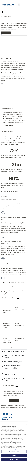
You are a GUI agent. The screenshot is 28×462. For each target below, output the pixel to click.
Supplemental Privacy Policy (9, 449)
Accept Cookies (14, 459)
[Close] (26, 424)
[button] (19, 5)
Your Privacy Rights (14, 451)
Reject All (14, 455)
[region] (14, 442)
